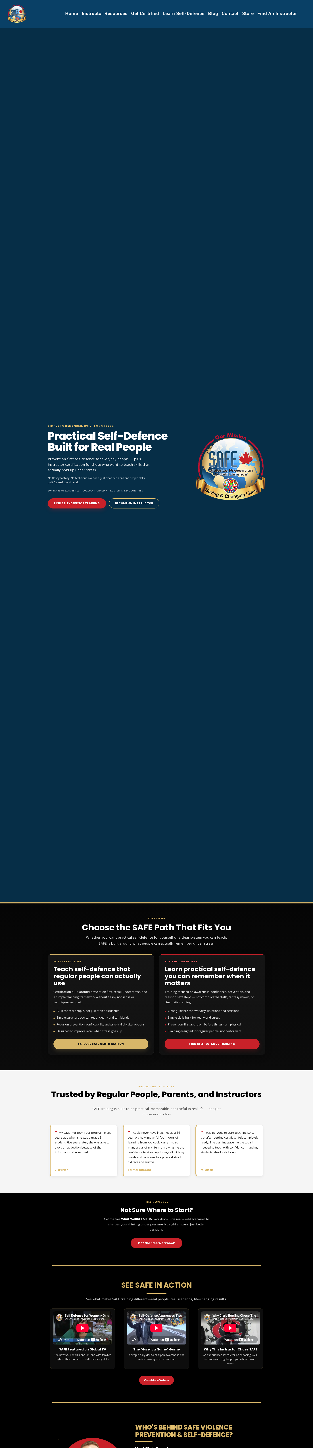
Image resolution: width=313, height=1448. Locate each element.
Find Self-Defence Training (77, 503)
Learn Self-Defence (184, 13)
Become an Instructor (134, 503)
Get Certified (145, 13)
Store (248, 13)
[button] (100, 1044)
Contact (230, 13)
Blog (213, 13)
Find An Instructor (277, 13)
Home (71, 13)
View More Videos (156, 1380)
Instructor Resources (105, 13)
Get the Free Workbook (156, 1243)
